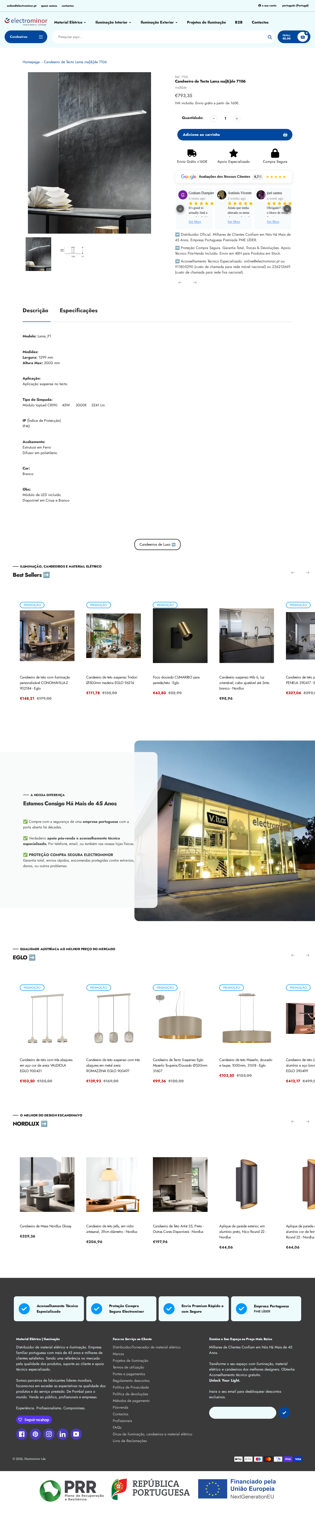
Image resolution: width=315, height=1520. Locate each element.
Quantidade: (192, 117)
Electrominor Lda (34, 1459)
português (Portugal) (295, 6)
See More (195, 221)
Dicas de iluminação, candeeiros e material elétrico (152, 1434)
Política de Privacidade (131, 1387)
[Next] (195, 282)
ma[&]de (181, 87)
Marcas (118, 1353)
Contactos (120, 1414)
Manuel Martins (278, 193)
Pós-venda (120, 1407)
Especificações (79, 310)
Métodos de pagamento (131, 1400)
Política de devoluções (130, 1394)
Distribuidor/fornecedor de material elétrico (147, 1347)
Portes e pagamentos (129, 1374)
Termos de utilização (128, 1367)
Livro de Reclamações (130, 1440)
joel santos (235, 193)
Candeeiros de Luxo (157, 544)
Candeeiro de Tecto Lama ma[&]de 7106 (75, 62)
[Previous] (180, 282)
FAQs (117, 1427)
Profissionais (122, 1420)
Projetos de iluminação (130, 1360)
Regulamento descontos (131, 1380)
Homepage (31, 62)
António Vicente (201, 193)
